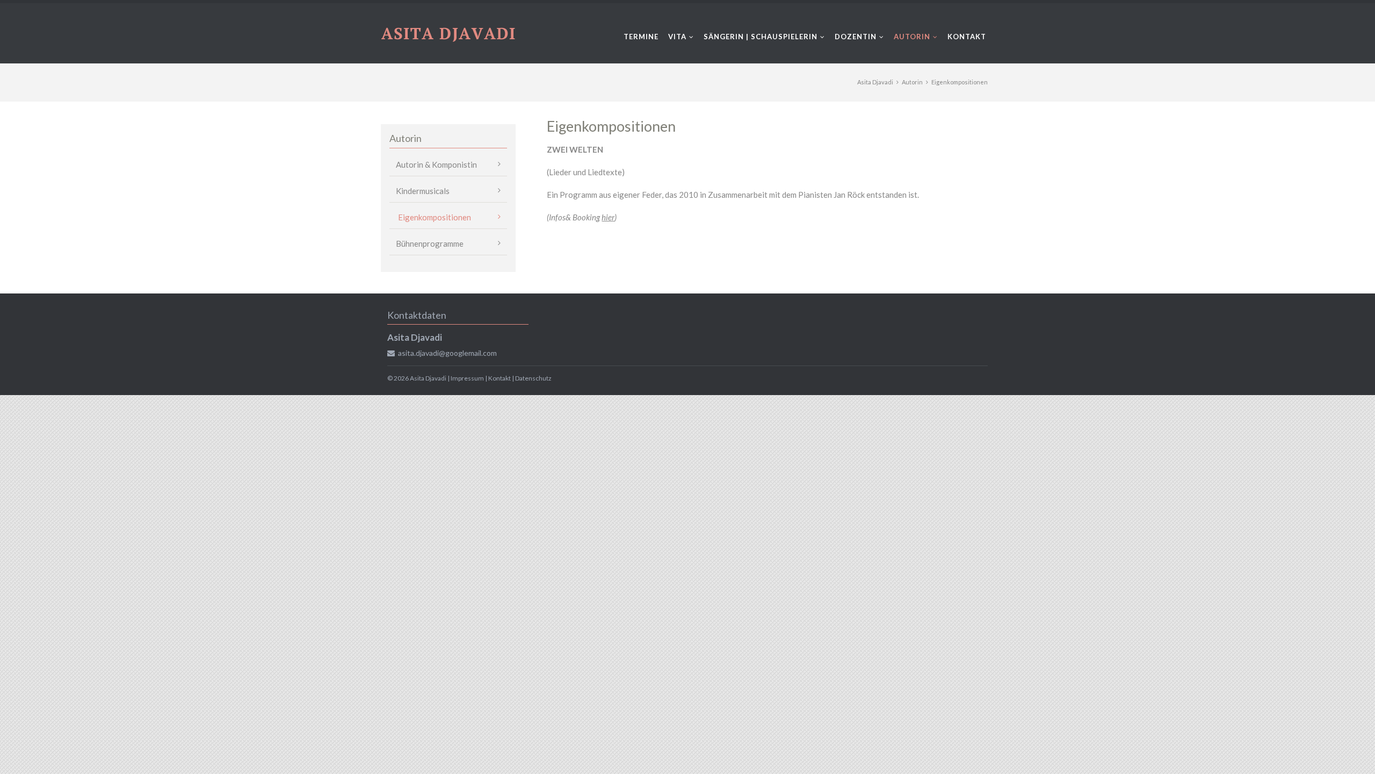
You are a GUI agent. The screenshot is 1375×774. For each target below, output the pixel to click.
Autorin (912, 36)
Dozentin (856, 36)
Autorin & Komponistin (436, 164)
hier (608, 217)
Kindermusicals (423, 191)
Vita (677, 36)
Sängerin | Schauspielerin (760, 36)
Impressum (467, 378)
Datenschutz (533, 378)
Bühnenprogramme (430, 243)
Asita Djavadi (875, 81)
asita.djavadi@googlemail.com (447, 352)
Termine (641, 36)
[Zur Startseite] (448, 33)
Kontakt (966, 36)
